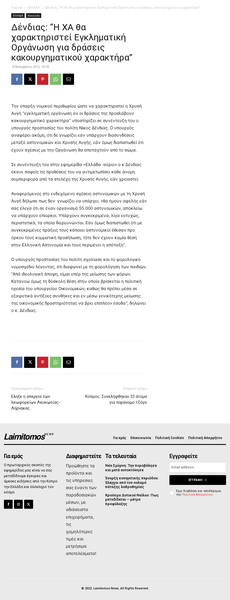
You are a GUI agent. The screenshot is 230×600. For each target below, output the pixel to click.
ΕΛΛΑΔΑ (33, 7)
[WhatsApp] (55, 79)
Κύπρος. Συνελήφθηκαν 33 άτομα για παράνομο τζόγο (116, 399)
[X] (29, 79)
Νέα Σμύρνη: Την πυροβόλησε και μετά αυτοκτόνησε (131, 467)
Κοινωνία (34, 15)
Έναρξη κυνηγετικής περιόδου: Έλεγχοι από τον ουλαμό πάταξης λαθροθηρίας (132, 482)
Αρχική (16, 7)
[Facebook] (16, 79)
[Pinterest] (42, 79)
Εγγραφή (195, 480)
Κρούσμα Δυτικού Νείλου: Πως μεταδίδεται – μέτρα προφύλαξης (132, 499)
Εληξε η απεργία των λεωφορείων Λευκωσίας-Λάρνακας (35, 402)
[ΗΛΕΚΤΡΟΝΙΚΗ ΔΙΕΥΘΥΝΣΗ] (68, 79)
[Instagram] (18, 504)
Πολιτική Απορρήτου (197, 494)
